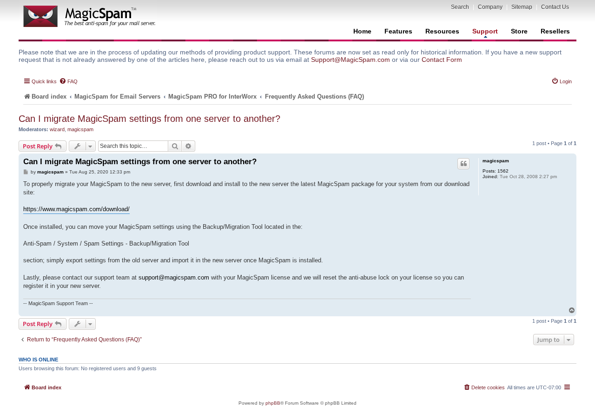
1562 (503, 170)
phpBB (272, 403)
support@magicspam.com (174, 277)
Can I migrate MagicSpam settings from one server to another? (149, 118)
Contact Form (442, 59)
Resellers (555, 31)
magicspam (80, 129)
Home (362, 31)
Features (398, 31)
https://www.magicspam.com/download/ (76, 209)
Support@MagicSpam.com (350, 59)
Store (519, 31)
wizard (57, 129)
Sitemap (521, 7)
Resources (442, 31)
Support (485, 31)
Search (460, 7)
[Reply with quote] (463, 163)
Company (490, 7)
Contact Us (555, 7)
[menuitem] (68, 81)
